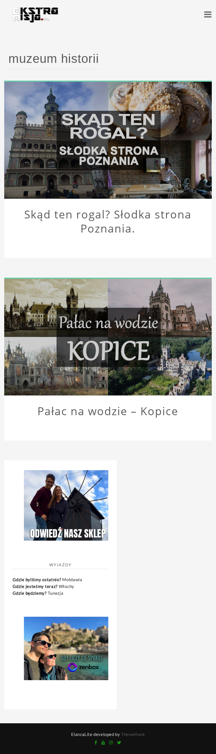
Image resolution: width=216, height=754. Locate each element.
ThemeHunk (133, 734)
